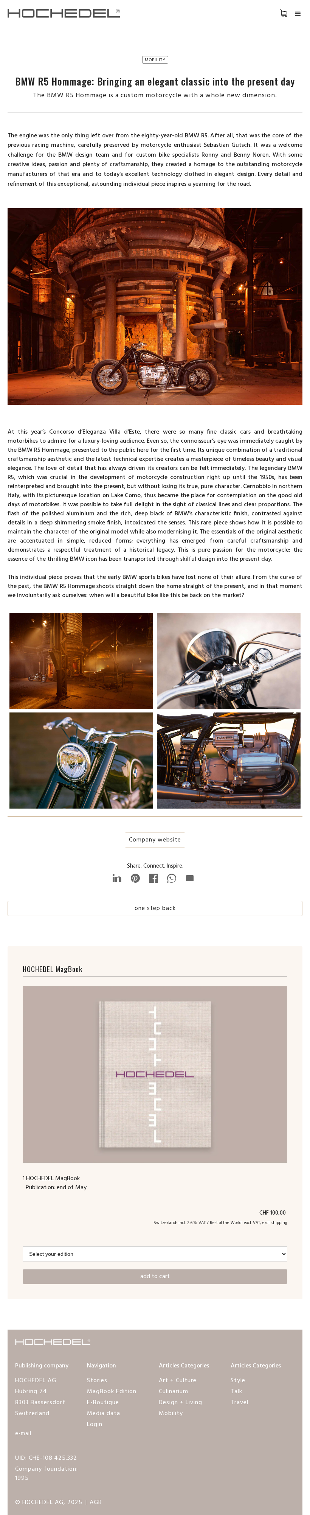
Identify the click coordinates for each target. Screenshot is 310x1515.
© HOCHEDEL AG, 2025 (48, 1502)
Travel (239, 1403)
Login (94, 1424)
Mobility (171, 1414)
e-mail (23, 1433)
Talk (236, 1392)
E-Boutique (103, 1403)
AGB (96, 1502)
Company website (155, 840)
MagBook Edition (111, 1392)
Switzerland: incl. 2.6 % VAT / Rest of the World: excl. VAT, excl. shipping (220, 1222)
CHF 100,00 (273, 1213)
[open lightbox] (81, 662)
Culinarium (173, 1392)
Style (238, 1381)
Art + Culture (178, 1381)
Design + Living (180, 1403)
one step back (155, 908)
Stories (97, 1381)
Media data (103, 1414)
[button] (276, 13)
